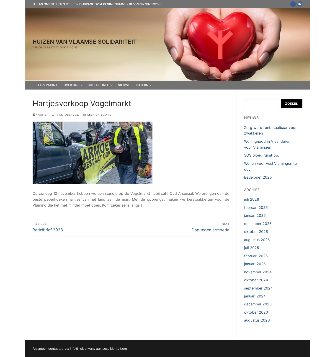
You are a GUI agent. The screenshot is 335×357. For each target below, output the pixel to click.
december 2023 (258, 304)
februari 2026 (256, 207)
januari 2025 (255, 264)
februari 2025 (256, 256)
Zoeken (291, 103)
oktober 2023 (256, 312)
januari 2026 (255, 215)
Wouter (42, 114)
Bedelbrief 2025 (258, 177)
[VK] (299, 4)
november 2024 (258, 272)
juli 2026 (251, 199)
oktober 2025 (256, 231)
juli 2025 (251, 247)
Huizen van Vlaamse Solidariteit (85, 41)
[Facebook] (293, 4)
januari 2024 (255, 296)
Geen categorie (98, 114)
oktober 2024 (256, 280)
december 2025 (258, 223)
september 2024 (258, 288)
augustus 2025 (257, 239)
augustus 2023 (257, 320)
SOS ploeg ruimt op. (261, 155)
